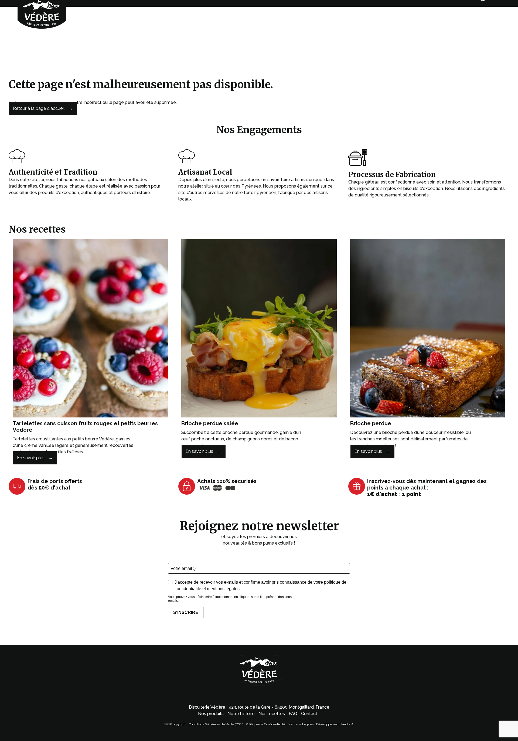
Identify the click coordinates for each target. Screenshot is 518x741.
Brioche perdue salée (209, 423)
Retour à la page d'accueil (38, 108)
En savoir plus (31, 457)
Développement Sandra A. (335, 724)
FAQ (293, 713)
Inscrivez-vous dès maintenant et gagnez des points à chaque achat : (427, 487)
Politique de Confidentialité (265, 724)
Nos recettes (271, 713)
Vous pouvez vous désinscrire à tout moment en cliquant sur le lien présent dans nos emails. (230, 599)
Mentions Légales (301, 724)
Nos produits (211, 713)
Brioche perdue (370, 423)
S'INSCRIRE (185, 612)
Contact (309, 713)
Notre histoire (241, 713)
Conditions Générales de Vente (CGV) (216, 724)
